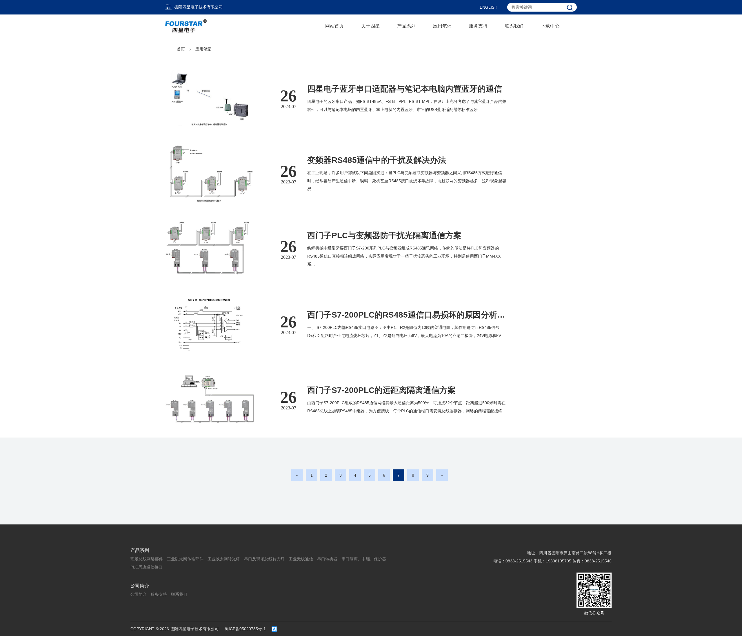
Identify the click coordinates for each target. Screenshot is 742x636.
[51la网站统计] (274, 629)
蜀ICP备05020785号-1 (245, 628)
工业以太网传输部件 (185, 559)
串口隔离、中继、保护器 (363, 559)
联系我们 (514, 25)
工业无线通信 (301, 559)
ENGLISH (488, 7)
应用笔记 (442, 25)
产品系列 (406, 25)
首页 (181, 49)
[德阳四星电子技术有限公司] (186, 25)
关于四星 (370, 25)
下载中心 (550, 25)
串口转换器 (327, 559)
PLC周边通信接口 (146, 567)
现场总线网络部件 (146, 559)
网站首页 (334, 25)
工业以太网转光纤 (224, 559)
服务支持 (478, 25)
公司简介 (139, 585)
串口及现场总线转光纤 (264, 559)
